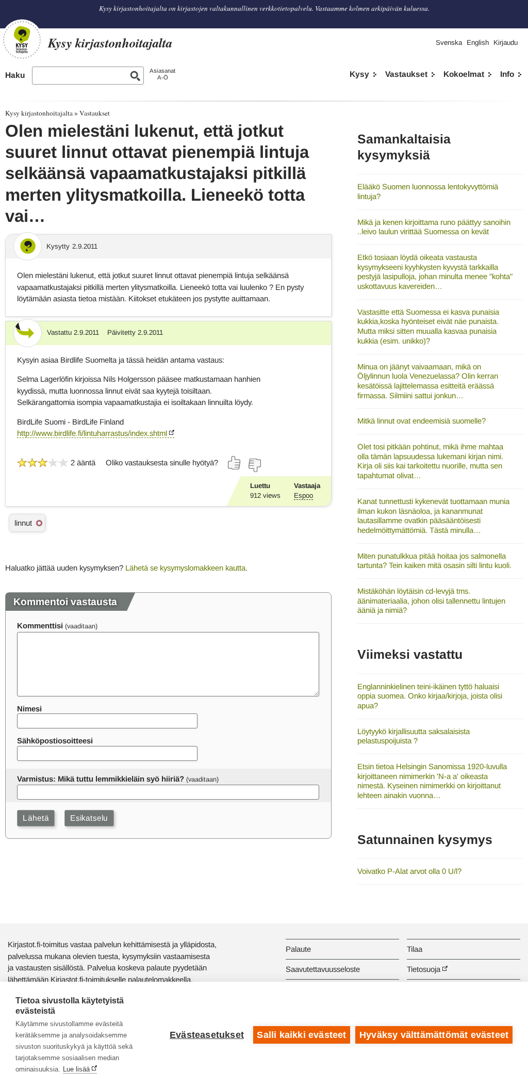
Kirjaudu (505, 42)
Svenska (449, 42)
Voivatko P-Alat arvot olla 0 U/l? (409, 871)
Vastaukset (406, 74)
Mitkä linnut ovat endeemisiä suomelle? (421, 420)
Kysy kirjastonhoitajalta (39, 113)
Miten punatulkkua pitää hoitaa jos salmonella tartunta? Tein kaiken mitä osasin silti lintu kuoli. (434, 560)
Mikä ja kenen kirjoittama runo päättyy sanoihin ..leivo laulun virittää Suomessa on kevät (433, 227)
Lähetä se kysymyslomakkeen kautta (185, 567)
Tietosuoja (423, 969)
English (478, 42)
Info (507, 74)
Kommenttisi (40, 625)
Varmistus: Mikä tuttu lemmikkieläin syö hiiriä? (100, 778)
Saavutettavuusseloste (323, 969)
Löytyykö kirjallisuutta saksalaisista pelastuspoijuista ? (413, 736)
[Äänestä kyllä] (234, 462)
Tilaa (414, 949)
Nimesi (29, 708)
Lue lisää (76, 1069)
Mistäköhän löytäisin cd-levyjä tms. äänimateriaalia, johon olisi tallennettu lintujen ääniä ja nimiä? (431, 600)
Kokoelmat (463, 74)
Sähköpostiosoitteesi (55, 740)
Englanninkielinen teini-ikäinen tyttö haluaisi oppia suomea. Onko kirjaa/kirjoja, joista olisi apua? (429, 696)
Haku (15, 75)
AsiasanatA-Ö (162, 74)
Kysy (359, 74)
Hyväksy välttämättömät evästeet (433, 1035)
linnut (23, 522)
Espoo (303, 495)
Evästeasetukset (207, 1035)
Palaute (298, 949)
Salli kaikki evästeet (301, 1035)
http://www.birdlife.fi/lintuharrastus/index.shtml (92, 433)
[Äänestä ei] (254, 465)
